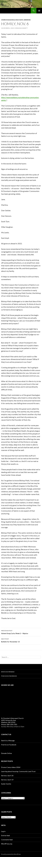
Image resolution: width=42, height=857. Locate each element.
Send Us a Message (7, 672)
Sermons (27, 20)
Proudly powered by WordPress (11, 854)
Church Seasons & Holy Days (12, 20)
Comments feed (7, 840)
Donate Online (6, 753)
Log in (3, 831)
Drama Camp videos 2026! (11, 767)
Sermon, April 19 (7, 780)
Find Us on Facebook (9, 676)
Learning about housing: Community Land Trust (18, 771)
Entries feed (5, 835)
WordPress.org (6, 844)
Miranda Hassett (21, 28)
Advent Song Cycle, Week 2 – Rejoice (14, 632)
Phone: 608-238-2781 (9, 724)
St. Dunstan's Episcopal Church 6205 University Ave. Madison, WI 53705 (12, 720)
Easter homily (6, 784)
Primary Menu (39, 10)
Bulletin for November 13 (10, 640)
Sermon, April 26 (7, 776)
